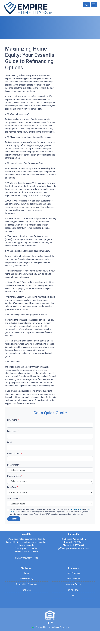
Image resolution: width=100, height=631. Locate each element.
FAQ (73, 595)
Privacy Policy (26, 578)
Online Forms (73, 590)
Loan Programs (73, 573)
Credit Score (13, 498)
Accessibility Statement (27, 584)
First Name (13, 420)
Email (10, 442)
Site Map (27, 590)
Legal (26, 573)
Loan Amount (13, 465)
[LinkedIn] (52, 623)
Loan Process (73, 578)
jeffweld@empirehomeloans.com (73, 548)
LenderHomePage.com (58, 627)
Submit (13, 519)
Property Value (14, 476)
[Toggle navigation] (94, 4)
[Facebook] (48, 623)
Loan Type (12, 487)
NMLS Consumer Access (26, 558)
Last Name (12, 431)
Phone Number (14, 453)
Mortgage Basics (73, 584)
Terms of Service (76, 509)
